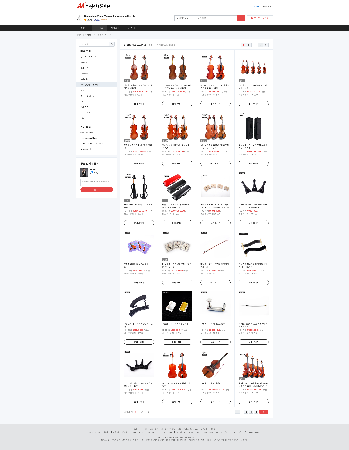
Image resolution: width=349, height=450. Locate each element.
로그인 (245, 6)
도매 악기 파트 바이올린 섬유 (212, 323)
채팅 (95, 172)
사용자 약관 (154, 429)
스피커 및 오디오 (87, 95)
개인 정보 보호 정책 (168, 429)
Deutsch (151, 432)
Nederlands (208, 432)
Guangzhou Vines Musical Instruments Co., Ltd (109, 16)
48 (148, 411)
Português (161, 432)
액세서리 (84, 79)
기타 (82, 118)
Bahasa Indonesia (256, 432)
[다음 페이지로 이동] (265, 45)
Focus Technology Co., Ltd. (177, 437)
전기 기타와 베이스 (88, 56)
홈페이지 (84, 27)
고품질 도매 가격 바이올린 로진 (175, 323)
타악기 (83, 90)
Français (133, 432)
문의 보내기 (139, 104)
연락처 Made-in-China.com (188, 429)
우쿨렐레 (84, 73)
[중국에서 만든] (93, 5)
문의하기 (131, 27)
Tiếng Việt (242, 432)
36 (142, 411)
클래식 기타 (85, 67)
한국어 (191, 432)
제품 (101, 27)
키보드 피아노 (86, 112)
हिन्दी (217, 432)
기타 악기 (84, 101)
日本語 (124, 432)
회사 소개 (115, 27)
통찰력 (212, 429)
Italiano (170, 432)
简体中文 (106, 432)
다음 (263, 411)
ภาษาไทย (224, 432)
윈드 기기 (84, 107)
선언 (145, 429)
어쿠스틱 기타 (86, 62)
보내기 (97, 189)
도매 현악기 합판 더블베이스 (212, 383)
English (98, 432)
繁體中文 (116, 432)
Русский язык (181, 432)
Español (142, 432)
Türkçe (233, 432)
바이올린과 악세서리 (89, 84)
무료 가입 (256, 6)
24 (136, 412)
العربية (199, 432)
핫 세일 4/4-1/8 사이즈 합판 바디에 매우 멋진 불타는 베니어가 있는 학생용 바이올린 (253, 386)
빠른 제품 (204, 429)
